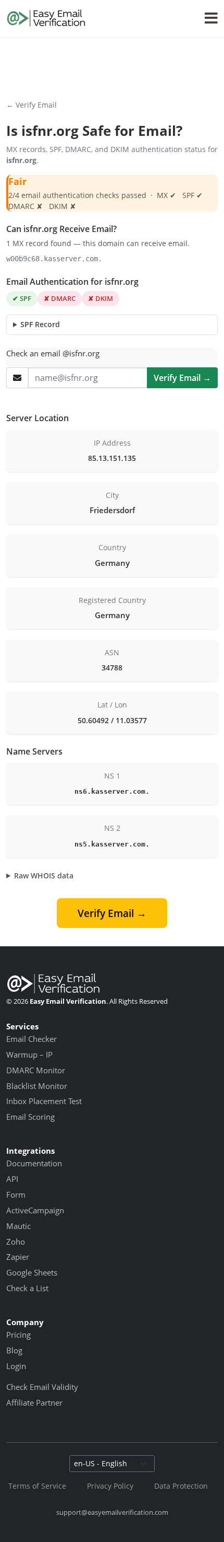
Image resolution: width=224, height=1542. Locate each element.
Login (16, 1366)
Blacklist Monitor (36, 1086)
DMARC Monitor (35, 1070)
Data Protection (181, 1486)
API (12, 1179)
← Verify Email (31, 105)
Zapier (17, 1256)
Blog (14, 1350)
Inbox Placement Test (44, 1101)
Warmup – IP (29, 1054)
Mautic (18, 1226)
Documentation (34, 1163)
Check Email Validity (42, 1387)
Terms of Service (37, 1486)
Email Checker (31, 1039)
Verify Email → (182, 378)
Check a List (27, 1288)
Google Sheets (31, 1272)
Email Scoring (30, 1116)
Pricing (18, 1334)
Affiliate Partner (34, 1402)
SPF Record (40, 324)
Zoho (15, 1241)
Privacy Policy (110, 1486)
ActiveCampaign (35, 1210)
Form (16, 1194)
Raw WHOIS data (43, 875)
